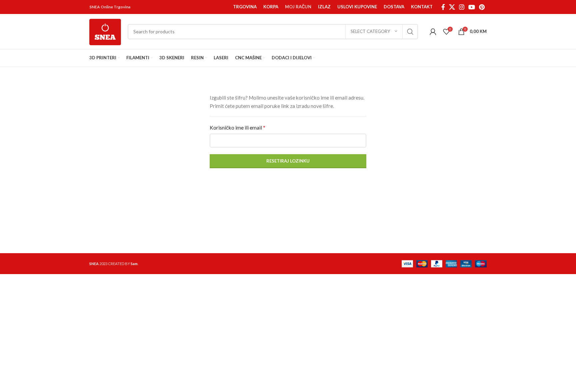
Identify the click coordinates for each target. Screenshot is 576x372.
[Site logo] (105, 31)
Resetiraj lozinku (288, 161)
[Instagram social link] (461, 7)
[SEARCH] (410, 31)
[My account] (433, 31)
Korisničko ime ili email (237, 127)
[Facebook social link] (443, 7)
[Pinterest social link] (482, 7)
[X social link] (452, 7)
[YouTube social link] (471, 7)
